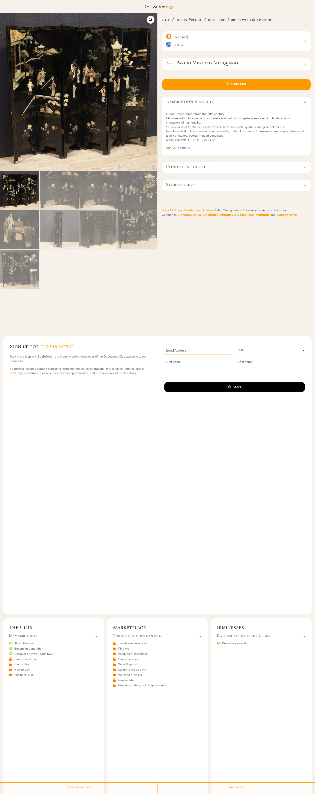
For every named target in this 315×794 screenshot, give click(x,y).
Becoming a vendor (235, 643)
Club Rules (21, 664)
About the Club (24, 643)
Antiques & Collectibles (186, 210)
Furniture (208, 210)
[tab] (236, 41)
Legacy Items (287, 214)
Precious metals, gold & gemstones (142, 685)
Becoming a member (28, 648)
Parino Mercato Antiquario (205, 63)
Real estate (126, 680)
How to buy (22, 669)
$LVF (14, 373)
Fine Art (123, 648)
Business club (23, 674)
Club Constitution (26, 659)
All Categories (208, 214)
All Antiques (187, 214)
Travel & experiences (132, 643)
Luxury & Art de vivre (132, 669)
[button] (150, 20)
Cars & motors (128, 659)
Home (165, 210)
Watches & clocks (130, 674)
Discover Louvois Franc (34, 653)
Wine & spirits (127, 664)
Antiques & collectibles (133, 653)
